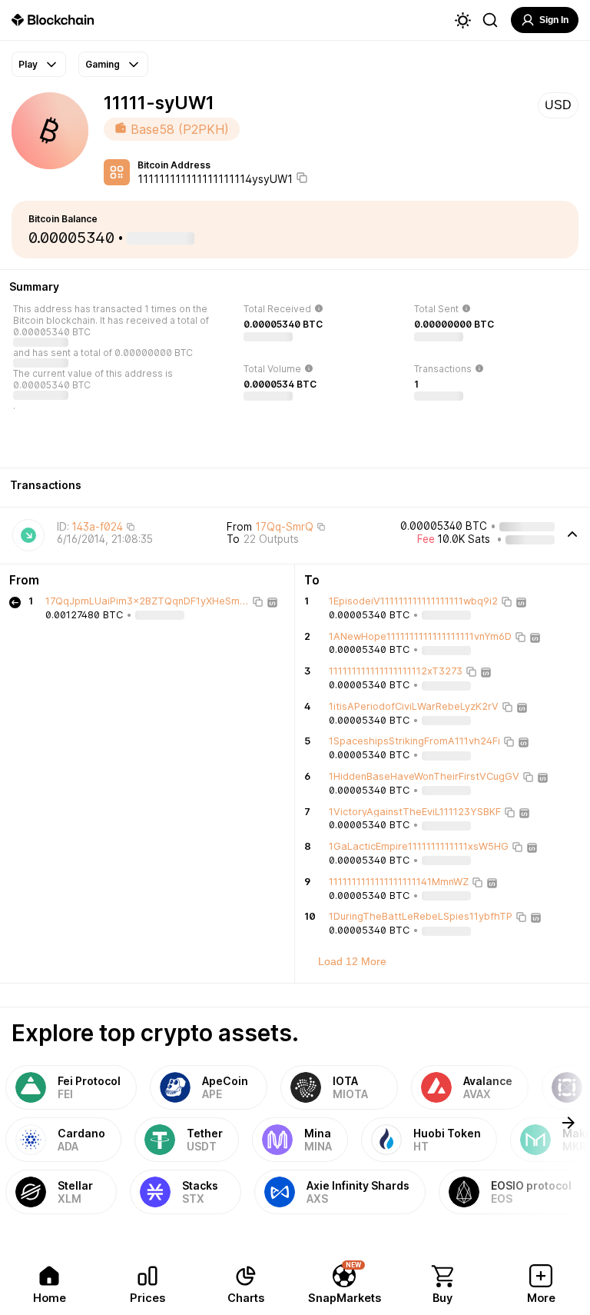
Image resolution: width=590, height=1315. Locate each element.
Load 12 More (352, 961)
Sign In (553, 20)
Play (28, 64)
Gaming (102, 64)
